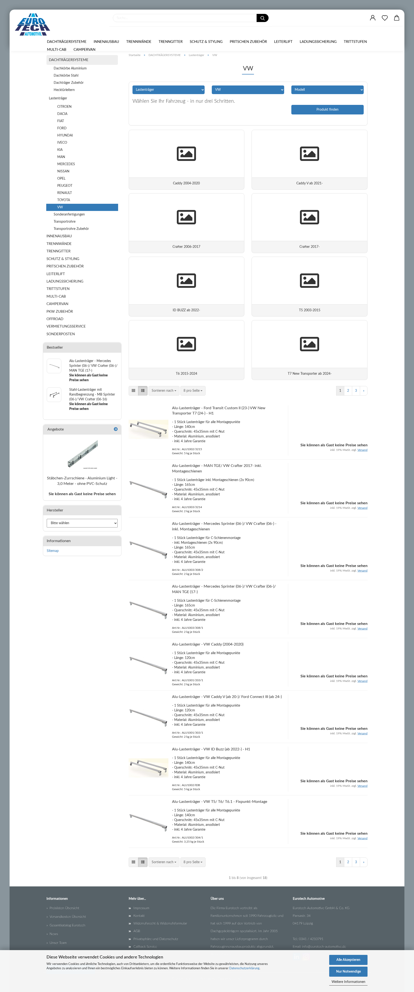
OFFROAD (54, 319)
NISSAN (63, 171)
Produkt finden (327, 109)
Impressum (141, 908)
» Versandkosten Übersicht (66, 916)
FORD (62, 128)
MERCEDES (66, 164)
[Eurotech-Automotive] (34, 25)
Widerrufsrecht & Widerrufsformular (160, 923)
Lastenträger (58, 98)
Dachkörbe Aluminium (70, 68)
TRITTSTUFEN (355, 42)
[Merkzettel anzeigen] (385, 18)
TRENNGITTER (171, 42)
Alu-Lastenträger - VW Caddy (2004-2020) (207, 644)
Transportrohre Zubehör (71, 229)
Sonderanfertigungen (69, 214)
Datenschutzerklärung (244, 968)
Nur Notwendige (348, 971)
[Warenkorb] (397, 18)
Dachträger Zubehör (69, 83)
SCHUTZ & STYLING (206, 42)
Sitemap (53, 551)
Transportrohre (64, 221)
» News (52, 934)
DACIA (62, 114)
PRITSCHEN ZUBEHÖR (248, 42)
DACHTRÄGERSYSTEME (66, 42)
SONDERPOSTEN (60, 334)
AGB (136, 931)
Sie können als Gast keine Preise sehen (82, 494)
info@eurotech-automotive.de (324, 946)
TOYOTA (63, 200)
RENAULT (64, 193)
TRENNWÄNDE (138, 42)
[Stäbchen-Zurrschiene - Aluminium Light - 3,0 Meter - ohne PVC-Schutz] (82, 453)
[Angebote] (116, 429)
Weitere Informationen (348, 982)
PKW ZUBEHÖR (59, 311)
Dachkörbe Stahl (66, 75)
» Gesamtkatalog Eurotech (65, 925)
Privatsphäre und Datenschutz (155, 939)
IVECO (62, 142)
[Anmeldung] (373, 18)
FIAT (60, 121)
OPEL (61, 178)
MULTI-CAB (56, 49)
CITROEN (64, 106)
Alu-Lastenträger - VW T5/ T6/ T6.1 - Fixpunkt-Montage (219, 802)
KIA (60, 150)
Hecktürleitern (64, 90)
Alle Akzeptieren (348, 960)
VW (60, 207)
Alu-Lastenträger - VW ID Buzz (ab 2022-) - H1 (211, 749)
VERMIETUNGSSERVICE (66, 326)
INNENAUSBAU (106, 42)
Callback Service (145, 946)
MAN (61, 157)
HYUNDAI (65, 135)
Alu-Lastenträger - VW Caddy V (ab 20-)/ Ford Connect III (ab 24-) (227, 697)
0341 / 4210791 (311, 939)
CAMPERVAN (84, 49)
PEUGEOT (64, 185)
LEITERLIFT (283, 42)
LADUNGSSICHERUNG (318, 42)
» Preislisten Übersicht (62, 908)
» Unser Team (56, 943)
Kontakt (139, 916)
